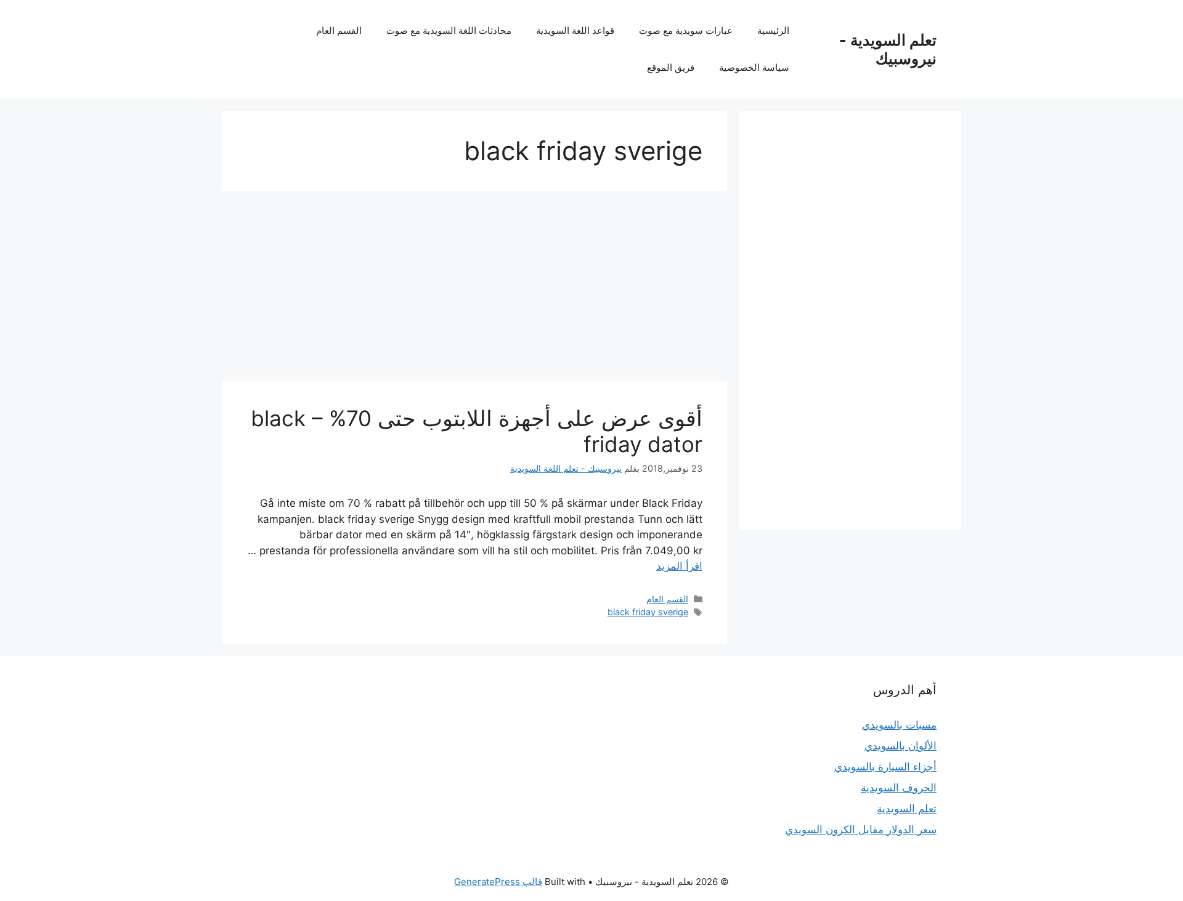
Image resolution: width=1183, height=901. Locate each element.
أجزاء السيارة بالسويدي (885, 767)
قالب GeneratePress (498, 881)
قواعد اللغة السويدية (575, 30)
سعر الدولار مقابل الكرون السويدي (861, 829)
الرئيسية (773, 30)
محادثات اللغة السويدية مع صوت (448, 30)
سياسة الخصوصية (754, 67)
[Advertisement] (474, 289)
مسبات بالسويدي (899, 725)
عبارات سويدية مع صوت (686, 30)
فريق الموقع (670, 67)
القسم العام (339, 30)
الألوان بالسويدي (900, 746)
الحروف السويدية (899, 788)
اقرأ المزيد (679, 566)
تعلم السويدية (907, 808)
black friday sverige (648, 612)
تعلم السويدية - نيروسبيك (888, 49)
